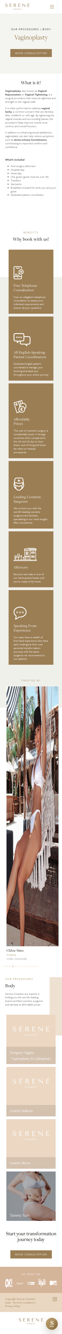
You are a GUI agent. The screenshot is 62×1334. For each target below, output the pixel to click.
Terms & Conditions (23, 1302)
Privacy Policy (12, 1306)
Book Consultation (31, 53)
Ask (52, 1322)
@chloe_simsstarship (15, 958)
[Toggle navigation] (52, 6)
